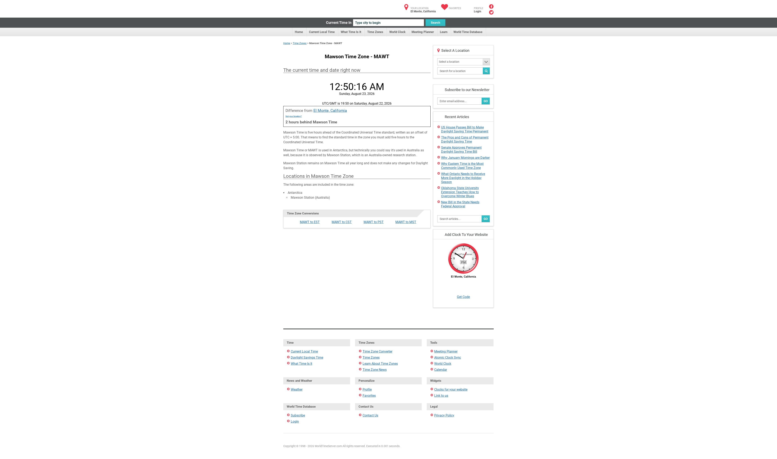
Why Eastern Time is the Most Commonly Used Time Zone (462, 166)
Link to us (441, 396)
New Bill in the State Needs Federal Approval (460, 204)
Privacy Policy (444, 415)
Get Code (463, 297)
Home (299, 32)
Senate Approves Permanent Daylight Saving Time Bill (461, 150)
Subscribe (298, 415)
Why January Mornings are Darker (465, 158)
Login (477, 11)
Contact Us (370, 415)
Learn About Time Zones (380, 364)
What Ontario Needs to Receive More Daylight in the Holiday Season (463, 178)
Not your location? (294, 116)
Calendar (440, 370)
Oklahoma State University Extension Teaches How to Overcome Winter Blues (460, 192)
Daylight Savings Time (307, 357)
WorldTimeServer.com (310, 7)
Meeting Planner (423, 32)
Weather (297, 389)
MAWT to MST (405, 222)
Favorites (455, 8)
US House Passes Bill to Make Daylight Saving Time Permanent (464, 129)
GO (486, 101)
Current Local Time (322, 32)
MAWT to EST (310, 222)
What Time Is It (351, 32)
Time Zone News (375, 370)
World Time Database (467, 32)
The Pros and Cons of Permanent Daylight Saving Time (464, 139)
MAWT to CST (342, 222)
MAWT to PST (374, 222)
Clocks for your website (450, 389)
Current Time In (338, 22)
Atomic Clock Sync (447, 357)
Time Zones (375, 32)
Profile (367, 389)
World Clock (397, 32)
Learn (443, 32)
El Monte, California (330, 110)
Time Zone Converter (377, 351)
